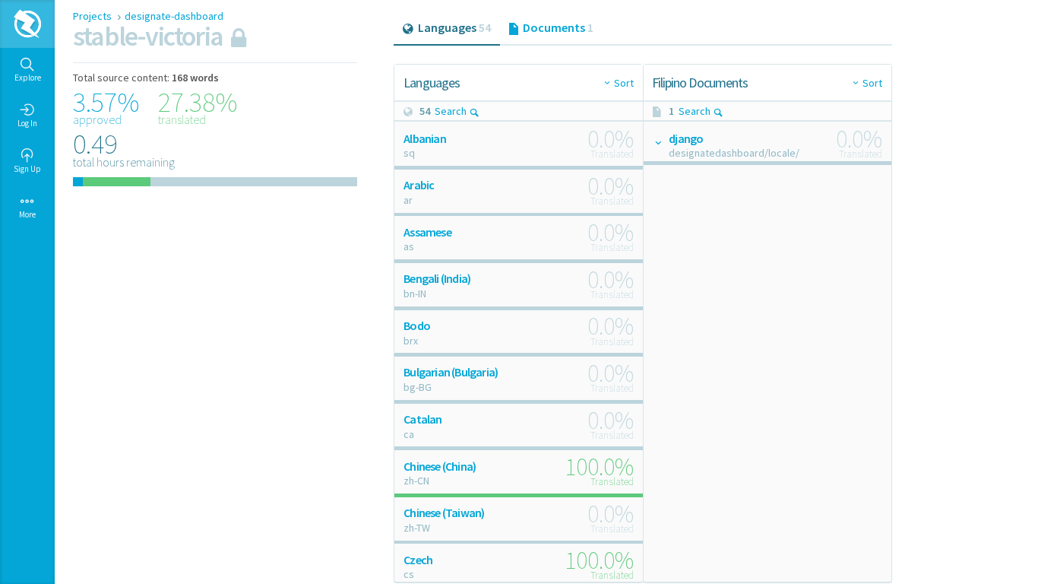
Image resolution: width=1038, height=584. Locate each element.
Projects (93, 16)
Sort (624, 83)
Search (451, 111)
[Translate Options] (657, 142)
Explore (27, 77)
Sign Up (27, 168)
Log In (27, 123)
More (27, 214)
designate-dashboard (174, 16)
